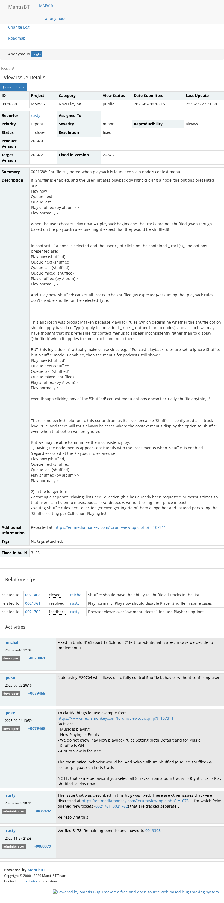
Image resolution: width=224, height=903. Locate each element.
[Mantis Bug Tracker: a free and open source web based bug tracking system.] (136, 891)
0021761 (32, 603)
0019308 (153, 830)
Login (37, 54)
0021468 (32, 594)
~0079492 (42, 810)
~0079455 (36, 693)
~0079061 (36, 657)
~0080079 (42, 846)
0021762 (32, 611)
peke (10, 677)
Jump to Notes (13, 87)
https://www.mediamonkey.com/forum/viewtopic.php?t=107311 (115, 718)
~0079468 (36, 728)
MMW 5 (46, 5)
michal (76, 594)
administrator (27, 881)
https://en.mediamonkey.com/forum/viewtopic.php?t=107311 (110, 527)
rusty (35, 115)
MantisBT (36, 869)
